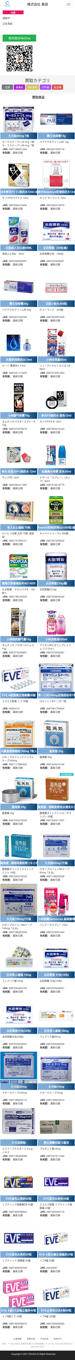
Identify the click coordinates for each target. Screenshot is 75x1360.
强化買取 (32, 87)
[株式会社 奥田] (8, 4)
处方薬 (57, 87)
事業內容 (31, 1338)
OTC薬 (45, 87)
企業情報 (17, 1338)
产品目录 (44, 1338)
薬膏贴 (19, 87)
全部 (7, 87)
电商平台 (58, 1338)
